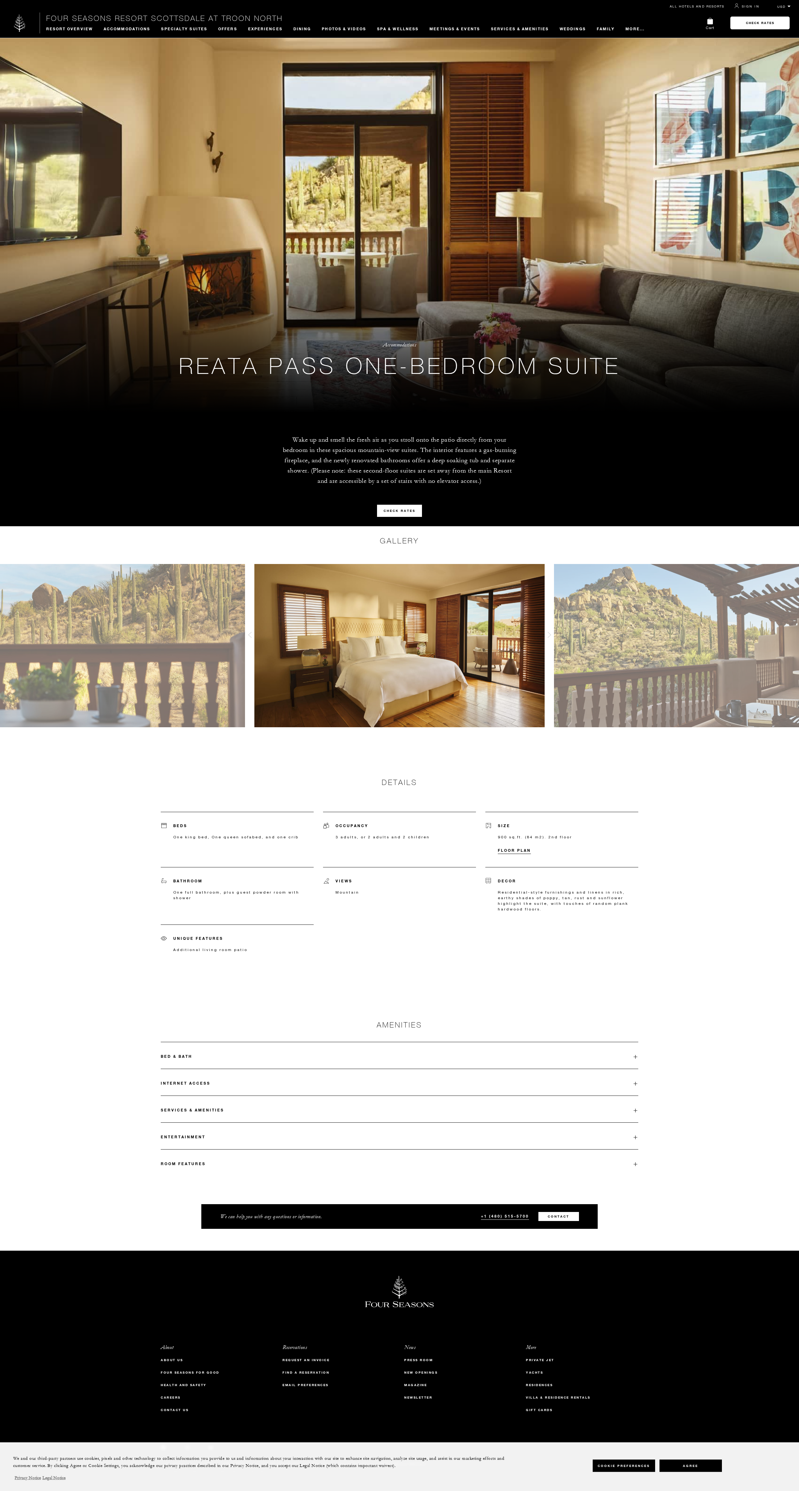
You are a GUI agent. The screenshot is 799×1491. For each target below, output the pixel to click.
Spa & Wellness (398, 28)
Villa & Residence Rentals (558, 1397)
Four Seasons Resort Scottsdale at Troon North (164, 18)
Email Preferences (305, 1385)
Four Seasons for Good (190, 1373)
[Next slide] (549, 636)
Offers (227, 28)
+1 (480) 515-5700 (505, 1216)
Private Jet (540, 1360)
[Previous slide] (249, 636)
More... (635, 28)
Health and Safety (184, 1385)
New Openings (421, 1373)
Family (606, 28)
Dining (302, 28)
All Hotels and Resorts (697, 6)
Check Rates (760, 23)
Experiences (265, 28)
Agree (690, 1466)
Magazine (415, 1385)
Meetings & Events (454, 28)
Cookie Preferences (624, 1466)
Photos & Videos (344, 28)
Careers (171, 1397)
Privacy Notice (28, 1478)
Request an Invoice (306, 1360)
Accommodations (127, 28)
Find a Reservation (305, 1373)
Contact (558, 1216)
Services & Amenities (520, 28)
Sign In (750, 6)
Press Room (418, 1360)
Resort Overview (69, 28)
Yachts (534, 1373)
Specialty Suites (184, 28)
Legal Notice (54, 1478)
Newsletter (418, 1397)
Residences (539, 1385)
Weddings (573, 28)
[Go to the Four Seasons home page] (19, 23)
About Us (172, 1360)
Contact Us (175, 1410)
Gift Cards (539, 1410)
